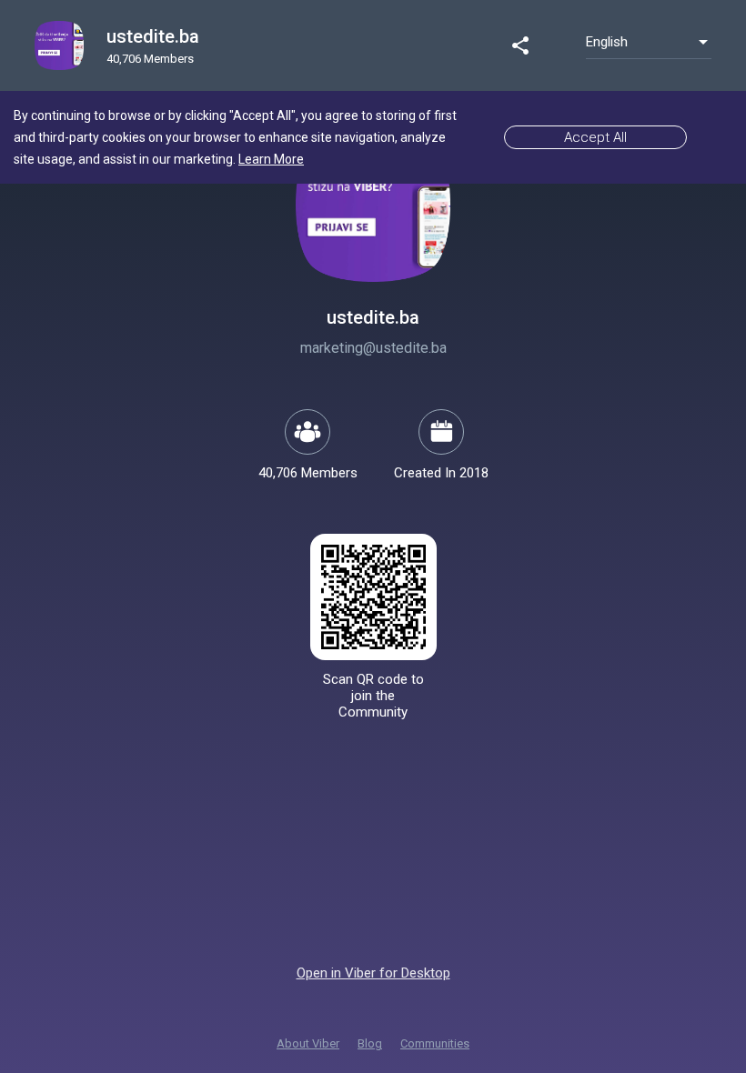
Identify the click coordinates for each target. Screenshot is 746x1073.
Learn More (271, 159)
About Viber (308, 1043)
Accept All (595, 137)
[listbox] (648, 42)
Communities (434, 1043)
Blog (370, 1043)
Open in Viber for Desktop (373, 973)
